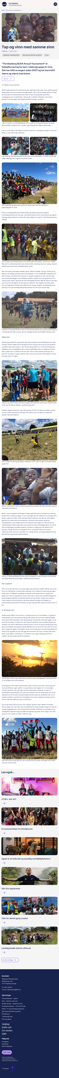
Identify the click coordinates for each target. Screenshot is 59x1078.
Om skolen (7, 1030)
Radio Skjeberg (7, 1046)
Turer (47, 55)
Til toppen (5, 1068)
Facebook (5, 1044)
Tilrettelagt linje (7, 1016)
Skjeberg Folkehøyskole (11, 55)
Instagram (5, 1041)
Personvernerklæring (7, 1057)
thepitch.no (15, 1060)
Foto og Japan (6, 1019)
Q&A (4, 1034)
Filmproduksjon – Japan (10, 998)
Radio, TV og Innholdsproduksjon (13, 1009)
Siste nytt (7, 1027)
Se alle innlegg (8, 960)
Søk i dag (6, 1052)
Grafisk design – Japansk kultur (12, 1003)
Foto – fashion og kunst (10, 1001)
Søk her (5, 79)
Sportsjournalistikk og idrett (32, 55)
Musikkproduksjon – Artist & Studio (14, 1006)
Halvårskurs (6, 1014)
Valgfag (5, 1024)
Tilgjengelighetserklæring (8, 1059)
